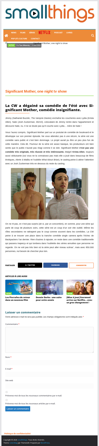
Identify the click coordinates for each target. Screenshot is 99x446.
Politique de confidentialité (17, 433)
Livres (69, 32)
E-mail (8, 369)
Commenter (81, 265)
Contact (35, 38)
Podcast (58, 32)
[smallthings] (6, 35)
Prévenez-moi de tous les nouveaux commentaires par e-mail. (33, 395)
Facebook (55, 265)
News (13, 32)
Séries (32, 32)
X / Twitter (30, 265)
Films (22, 32)
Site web (9, 380)
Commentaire (12, 324)
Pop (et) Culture (19, 38)
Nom (8, 357)
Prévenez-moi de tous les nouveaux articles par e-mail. (30, 403)
